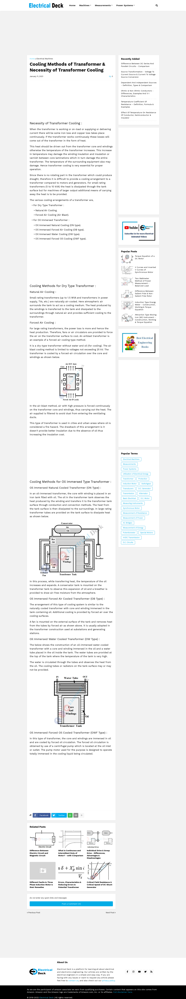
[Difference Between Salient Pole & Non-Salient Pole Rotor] (127, 294)
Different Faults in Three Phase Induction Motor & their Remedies (41, 884)
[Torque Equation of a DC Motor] (127, 259)
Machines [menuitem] (84, 5)
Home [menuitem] (72, 5)
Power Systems (129, 469)
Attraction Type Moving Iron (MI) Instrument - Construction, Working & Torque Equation (145, 318)
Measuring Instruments (133, 503)
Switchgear (146, 484)
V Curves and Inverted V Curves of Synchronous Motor (145, 269)
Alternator (143, 493)
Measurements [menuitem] (103, 5)
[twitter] (145, 971)
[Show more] (81, 815)
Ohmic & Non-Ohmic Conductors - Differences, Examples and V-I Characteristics (137, 93)
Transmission (128, 493)
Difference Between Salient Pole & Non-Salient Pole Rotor (144, 293)
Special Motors (146, 533)
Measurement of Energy (133, 528)
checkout (138, 343)
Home (32, 59)
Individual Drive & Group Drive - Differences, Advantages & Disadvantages (98, 854)
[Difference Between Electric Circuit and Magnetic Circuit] (43, 839)
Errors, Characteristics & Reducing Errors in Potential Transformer (69, 884)
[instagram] (133, 971)
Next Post (110, 912)
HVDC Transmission (131, 537)
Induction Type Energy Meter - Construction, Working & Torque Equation (145, 306)
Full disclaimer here (122, 992)
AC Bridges (127, 523)
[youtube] (139, 971)
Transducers (128, 489)
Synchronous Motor (131, 508)
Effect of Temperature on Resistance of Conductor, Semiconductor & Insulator (138, 115)
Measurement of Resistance (135, 513)
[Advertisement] (93, 33)
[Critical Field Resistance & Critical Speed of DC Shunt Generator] (100, 871)
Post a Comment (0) (71, 904)
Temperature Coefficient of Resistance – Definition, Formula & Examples (137, 104)
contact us (73, 980)
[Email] (75, 815)
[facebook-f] (127, 971)
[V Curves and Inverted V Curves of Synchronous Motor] (127, 270)
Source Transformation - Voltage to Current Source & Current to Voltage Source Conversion (138, 74)
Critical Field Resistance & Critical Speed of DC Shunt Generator (99, 884)
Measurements (129, 464)
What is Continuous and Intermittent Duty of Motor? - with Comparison (70, 852)
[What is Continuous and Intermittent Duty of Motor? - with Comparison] (71, 839)
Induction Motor (130, 484)
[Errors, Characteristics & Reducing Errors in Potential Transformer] (71, 871)
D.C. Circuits (128, 542)
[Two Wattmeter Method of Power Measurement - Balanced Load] (127, 281)
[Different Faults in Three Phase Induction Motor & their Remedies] (43, 871)
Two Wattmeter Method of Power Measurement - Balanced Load (143, 282)
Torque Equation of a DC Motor (145, 257)
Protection (142, 479)
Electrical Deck (46, 997)
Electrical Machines (44, 59)
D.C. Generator (144, 489)
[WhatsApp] (70, 815)
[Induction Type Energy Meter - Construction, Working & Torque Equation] (127, 305)
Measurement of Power (133, 518)
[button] (156, 5)
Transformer (128, 479)
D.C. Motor (145, 498)
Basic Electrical (129, 498)
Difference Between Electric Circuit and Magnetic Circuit (39, 852)
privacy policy (108, 980)
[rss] (151, 971)
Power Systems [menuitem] (124, 5)
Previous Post (34, 912)
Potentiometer (129, 533)
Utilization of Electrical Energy (135, 474)
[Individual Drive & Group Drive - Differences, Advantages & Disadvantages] (100, 839)
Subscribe (139, 231)
